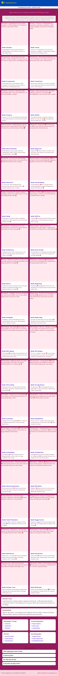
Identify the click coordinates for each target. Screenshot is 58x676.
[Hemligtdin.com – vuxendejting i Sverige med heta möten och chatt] (14, 304)
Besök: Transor (35, 47)
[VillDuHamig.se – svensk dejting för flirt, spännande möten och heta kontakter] (14, 371)
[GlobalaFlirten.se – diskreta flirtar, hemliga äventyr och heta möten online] (43, 405)
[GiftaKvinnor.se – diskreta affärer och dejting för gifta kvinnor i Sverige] (14, 540)
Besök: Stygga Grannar (37, 520)
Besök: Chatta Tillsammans (10, 520)
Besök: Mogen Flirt (36, 149)
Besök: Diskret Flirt (7, 182)
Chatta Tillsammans (37, 638)
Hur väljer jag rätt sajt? (9, 659)
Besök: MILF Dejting (8, 351)
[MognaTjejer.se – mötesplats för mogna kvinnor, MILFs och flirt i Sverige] (43, 304)
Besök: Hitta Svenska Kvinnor (10, 486)
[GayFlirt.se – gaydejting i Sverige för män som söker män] (43, 101)
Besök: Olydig (6, 216)
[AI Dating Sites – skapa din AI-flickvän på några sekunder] (43, 438)
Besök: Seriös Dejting (8, 452)
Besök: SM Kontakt (36, 587)
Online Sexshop (9, 638)
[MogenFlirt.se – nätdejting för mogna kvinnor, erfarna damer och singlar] (43, 135)
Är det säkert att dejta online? (11, 663)
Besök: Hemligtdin (7, 317)
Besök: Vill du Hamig (8, 385)
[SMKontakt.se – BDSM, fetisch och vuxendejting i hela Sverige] (43, 573)
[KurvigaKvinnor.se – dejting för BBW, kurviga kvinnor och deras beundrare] (43, 371)
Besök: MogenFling (36, 283)
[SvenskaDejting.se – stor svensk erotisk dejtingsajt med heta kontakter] (43, 169)
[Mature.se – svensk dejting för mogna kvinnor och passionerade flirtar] (14, 270)
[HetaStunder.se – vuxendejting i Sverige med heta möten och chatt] (43, 540)
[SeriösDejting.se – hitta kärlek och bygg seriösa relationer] (14, 438)
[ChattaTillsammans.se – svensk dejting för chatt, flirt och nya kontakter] (14, 506)
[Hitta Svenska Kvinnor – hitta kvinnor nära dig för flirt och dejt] (14, 472)
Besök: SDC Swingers (37, 351)
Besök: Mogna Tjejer (37, 317)
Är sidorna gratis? (8, 655)
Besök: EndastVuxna (8, 250)
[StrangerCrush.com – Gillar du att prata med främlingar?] (14, 573)
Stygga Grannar (36, 636)
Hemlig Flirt (8, 626)
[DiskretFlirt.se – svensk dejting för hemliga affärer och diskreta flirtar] (14, 169)
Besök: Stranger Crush (8, 587)
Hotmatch (7, 628)
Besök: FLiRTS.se (35, 216)
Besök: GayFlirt (35, 115)
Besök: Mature (6, 283)
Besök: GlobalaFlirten (37, 418)
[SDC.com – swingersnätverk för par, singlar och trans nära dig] (43, 337)
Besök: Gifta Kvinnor (8, 553)
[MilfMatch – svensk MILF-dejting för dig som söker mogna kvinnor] (43, 472)
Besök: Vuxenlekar (7, 418)
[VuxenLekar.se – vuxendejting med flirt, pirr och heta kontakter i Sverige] (14, 405)
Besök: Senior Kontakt (37, 250)
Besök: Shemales (7, 47)
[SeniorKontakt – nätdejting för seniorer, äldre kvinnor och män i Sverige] (43, 236)
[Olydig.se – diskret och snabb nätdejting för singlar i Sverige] (14, 202)
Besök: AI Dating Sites (37, 452)
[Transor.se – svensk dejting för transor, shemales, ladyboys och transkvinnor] (43, 34)
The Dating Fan (9, 640)
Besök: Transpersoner (8, 81)
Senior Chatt (35, 626)
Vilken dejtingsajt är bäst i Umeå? (12, 651)
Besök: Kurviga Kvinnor (37, 385)
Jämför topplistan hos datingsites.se (47, 673)
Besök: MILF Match (36, 486)
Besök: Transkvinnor (37, 81)
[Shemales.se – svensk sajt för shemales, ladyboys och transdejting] (14, 34)
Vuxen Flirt (7, 623)
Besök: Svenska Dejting (37, 182)
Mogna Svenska (36, 623)
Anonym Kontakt (9, 636)
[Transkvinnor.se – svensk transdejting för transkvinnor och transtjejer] (43, 67)
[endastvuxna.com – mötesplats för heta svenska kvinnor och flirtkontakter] (14, 236)
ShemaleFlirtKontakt (37, 640)
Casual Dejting (36, 628)
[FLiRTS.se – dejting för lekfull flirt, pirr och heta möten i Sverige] (43, 202)
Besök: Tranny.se (7, 115)
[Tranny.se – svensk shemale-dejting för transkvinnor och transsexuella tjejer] (14, 101)
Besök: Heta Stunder (37, 553)
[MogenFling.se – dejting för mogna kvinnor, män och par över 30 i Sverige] (43, 270)
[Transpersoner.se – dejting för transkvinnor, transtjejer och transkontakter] (14, 67)
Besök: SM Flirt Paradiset (9, 149)
